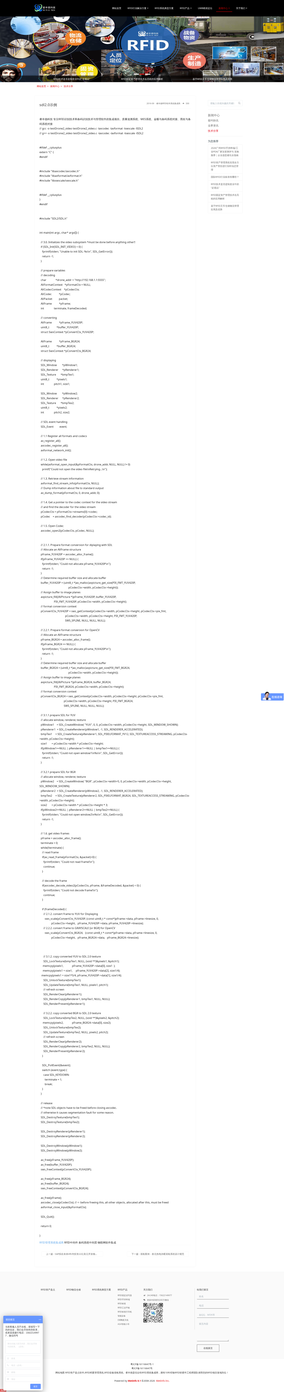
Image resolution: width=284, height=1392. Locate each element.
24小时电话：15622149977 (159, 1295)
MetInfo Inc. (163, 1380)
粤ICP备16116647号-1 (142, 1364)
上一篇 (74, 1253)
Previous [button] (38, 79)
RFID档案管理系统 (94, 1372)
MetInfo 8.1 (134, 1380)
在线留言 (208, 1348)
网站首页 (116, 8)
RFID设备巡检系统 (113, 1372)
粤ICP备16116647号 (142, 1368)
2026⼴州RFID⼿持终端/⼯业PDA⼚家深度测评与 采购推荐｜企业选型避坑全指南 (71, 79)
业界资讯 (213, 125)
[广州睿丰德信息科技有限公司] (44, 8)
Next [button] (246, 79)
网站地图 (60, 1372)
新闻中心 (54, 86)
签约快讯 (213, 120)
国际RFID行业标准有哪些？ (212, 79)
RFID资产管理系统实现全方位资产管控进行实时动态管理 (142, 79)
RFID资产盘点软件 (74, 1372)
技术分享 (68, 86)
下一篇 (157, 1253)
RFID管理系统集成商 (51, 1242)
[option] (142, 49)
